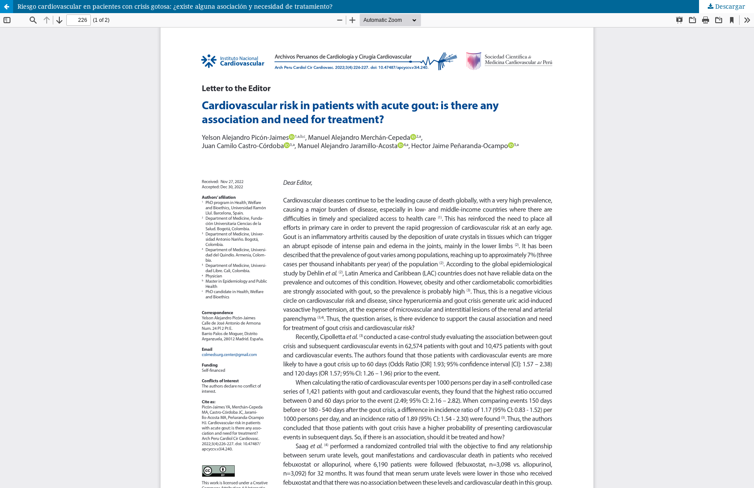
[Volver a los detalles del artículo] (6, 6)
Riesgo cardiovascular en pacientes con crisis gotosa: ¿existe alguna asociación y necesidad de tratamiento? (174, 6)
